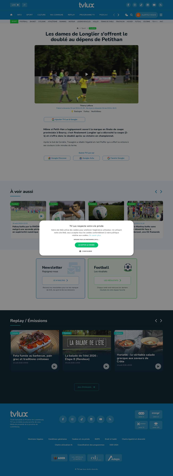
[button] (86, 239)
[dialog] (86, 237)
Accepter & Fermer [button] (86, 245)
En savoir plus (95, 235)
